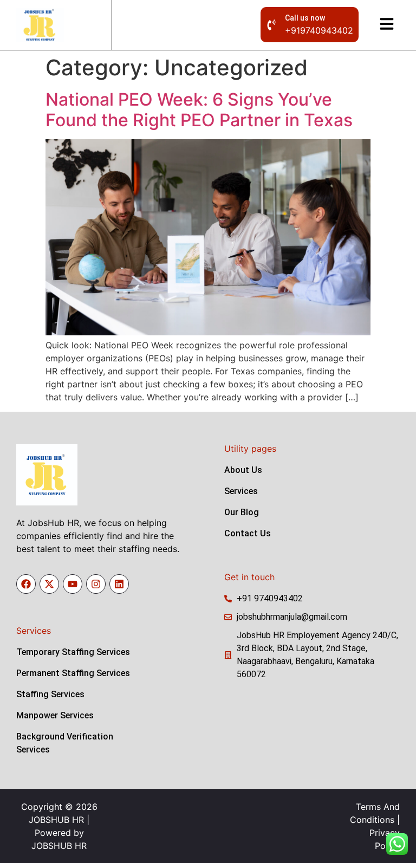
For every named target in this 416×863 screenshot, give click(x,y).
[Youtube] (72, 584)
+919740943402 (319, 30)
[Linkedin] (119, 584)
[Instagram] (96, 584)
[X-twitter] (49, 584)
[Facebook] (26, 584)
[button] (387, 25)
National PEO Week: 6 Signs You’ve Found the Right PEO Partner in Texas (199, 110)
